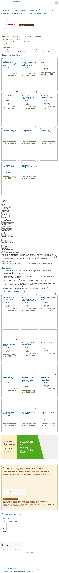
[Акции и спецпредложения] (44, 13)
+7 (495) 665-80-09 (15, 1)
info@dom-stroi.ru (29, 554)
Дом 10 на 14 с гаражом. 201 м (48, 298)
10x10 (36, 51)
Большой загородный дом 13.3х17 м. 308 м (9, 298)
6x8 (36, 49)
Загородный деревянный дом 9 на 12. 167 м (29, 166)
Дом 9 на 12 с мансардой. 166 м (46, 96)
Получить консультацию (12, 252)
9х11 (25, 51)
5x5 (14, 49)
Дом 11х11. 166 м (46, 343)
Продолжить (5, 217)
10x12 (48, 51)
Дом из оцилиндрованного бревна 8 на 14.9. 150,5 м (29, 299)
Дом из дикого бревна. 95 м (48, 413)
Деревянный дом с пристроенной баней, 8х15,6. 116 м (9, 413)
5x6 (19, 49)
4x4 (2, 49)
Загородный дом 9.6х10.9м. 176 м (8, 378)
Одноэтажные (5, 31)
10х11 (42, 51)
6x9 (42, 49)
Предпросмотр (7, 549)
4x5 (8, 49)
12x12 (53, 51)
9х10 (19, 51)
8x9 (2, 51)
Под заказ (26, 41)
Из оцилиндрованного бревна (6, 43)
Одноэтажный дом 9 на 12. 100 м (29, 131)
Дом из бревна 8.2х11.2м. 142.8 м (8, 165)
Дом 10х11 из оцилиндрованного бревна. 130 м (47, 379)
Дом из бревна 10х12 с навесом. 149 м (28, 343)
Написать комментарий (9, 521)
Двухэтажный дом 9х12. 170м (48, 61)
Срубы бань (16, 36)
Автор (3, 524)
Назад (3, 223)
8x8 (53, 49)
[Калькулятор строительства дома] (15, 13)
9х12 (30, 51)
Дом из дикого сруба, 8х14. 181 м (28, 413)
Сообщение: (4, 531)
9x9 (14, 51)
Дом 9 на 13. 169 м (8, 96)
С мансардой (27, 36)
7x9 (47, 49)
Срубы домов (5, 36)
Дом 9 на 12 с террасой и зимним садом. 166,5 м (10, 131)
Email (2, 528)
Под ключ (15, 41)
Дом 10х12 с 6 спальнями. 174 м (46, 131)
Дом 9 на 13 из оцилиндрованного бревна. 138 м (28, 97)
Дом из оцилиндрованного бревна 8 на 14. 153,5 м (10, 344)
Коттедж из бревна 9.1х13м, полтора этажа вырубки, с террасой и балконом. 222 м (29, 63)
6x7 (30, 49)
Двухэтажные (16, 31)
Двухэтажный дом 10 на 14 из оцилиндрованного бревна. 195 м (29, 380)
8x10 (8, 51)
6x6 (25, 49)
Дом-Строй (4, 2)
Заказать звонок (15, 3)
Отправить (17, 549)
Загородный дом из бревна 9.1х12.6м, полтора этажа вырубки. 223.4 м (10, 63)
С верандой (38, 36)
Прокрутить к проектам (27, 25)
